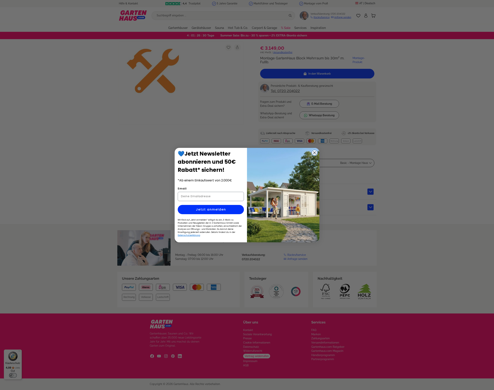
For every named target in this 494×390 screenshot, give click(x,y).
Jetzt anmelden (211, 209)
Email (182, 188)
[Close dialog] (314, 153)
